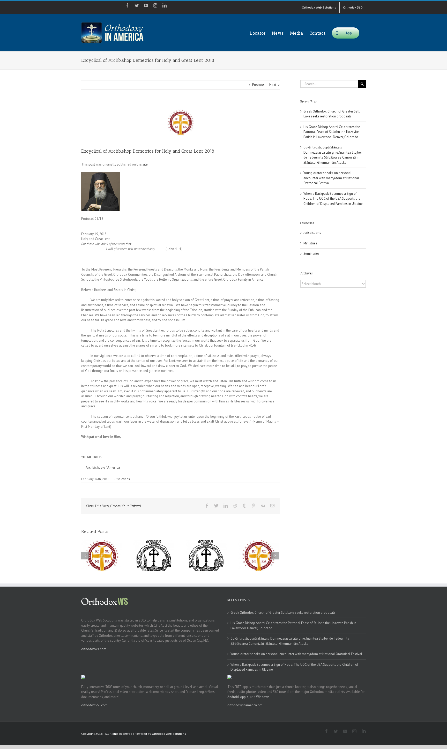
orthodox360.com (94, 705)
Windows (263, 697)
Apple (244, 697)
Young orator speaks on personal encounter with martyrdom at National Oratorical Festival (331, 178)
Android (233, 697)
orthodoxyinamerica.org (245, 705)
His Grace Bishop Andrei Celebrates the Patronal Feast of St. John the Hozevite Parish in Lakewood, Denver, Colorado (331, 132)
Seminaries (311, 253)
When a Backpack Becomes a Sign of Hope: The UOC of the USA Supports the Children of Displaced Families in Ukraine (333, 198)
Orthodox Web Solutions (169, 734)
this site (142, 164)
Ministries (310, 243)
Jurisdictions (121, 479)
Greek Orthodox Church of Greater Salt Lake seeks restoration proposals (283, 612)
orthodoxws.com (93, 649)
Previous (258, 85)
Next (272, 85)
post (91, 164)
